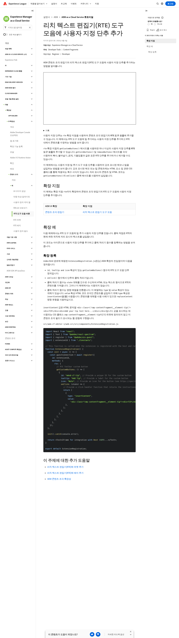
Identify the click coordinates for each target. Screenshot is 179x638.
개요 (7, 43)
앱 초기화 (14, 141)
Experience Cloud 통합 (13, 71)
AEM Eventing (10, 327)
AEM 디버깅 (9, 277)
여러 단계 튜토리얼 (11, 355)
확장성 (9, 110)
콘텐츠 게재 (9, 294)
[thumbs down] (98, 634)
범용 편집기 (11, 265)
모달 (12, 152)
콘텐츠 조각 (14, 174)
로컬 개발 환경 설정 (12, 99)
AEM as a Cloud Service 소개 (16, 54)
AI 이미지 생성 (19, 191)
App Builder (12, 116)
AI (5, 65)
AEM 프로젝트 (11, 243)
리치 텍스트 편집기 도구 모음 (97, 212)
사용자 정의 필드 (20, 231)
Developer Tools (54, 49)
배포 (12, 169)
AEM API (8, 288)
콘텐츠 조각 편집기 (54, 212)
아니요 (159, 24)
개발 (6, 105)
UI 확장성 (11, 121)
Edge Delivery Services (14, 82)
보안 (6, 321)
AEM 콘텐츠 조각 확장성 (59, 478)
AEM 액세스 (9, 305)
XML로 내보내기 (20, 208)
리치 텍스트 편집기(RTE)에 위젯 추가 (65, 466)
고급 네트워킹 (10, 316)
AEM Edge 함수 (10, 88)
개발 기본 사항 (12, 237)
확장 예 (150, 46)
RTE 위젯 (17, 220)
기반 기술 (8, 77)
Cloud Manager (11, 93)
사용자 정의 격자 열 (21, 202)
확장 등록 (152, 52)
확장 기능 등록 (16, 146)
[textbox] (17, 27)
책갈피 (152, 30)
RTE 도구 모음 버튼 (22, 213)
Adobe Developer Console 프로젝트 (20, 134)
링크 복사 (163, 30)
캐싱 (6, 299)
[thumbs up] (92, 634)
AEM (56, 17)
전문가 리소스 (10, 361)
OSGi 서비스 (11, 248)
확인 (12, 163)
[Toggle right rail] (146, 11)
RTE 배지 (17, 225)
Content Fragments (70, 49)
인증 (6, 310)
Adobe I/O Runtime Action (20, 157)
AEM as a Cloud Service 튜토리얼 (77, 17)
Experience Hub (11, 60)
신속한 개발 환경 (12, 260)
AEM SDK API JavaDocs (16, 270)
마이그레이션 (9, 333)
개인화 (7, 282)
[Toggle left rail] (33, 11)
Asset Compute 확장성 (13, 349)
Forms (7, 344)
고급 (8, 254)
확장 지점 (151, 41)
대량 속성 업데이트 (21, 196)
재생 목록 (8, 49)
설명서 (46, 17)
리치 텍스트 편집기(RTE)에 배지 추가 (65, 472)
